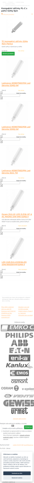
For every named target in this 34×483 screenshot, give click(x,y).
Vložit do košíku (21, 93)
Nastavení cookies (17, 478)
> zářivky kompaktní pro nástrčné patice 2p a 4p (17, 5)
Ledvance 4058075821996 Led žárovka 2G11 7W (16, 171)
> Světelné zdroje (19, 2)
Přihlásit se (28, 427)
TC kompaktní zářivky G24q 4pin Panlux (15, 42)
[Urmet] (19, 410)
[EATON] (19, 350)
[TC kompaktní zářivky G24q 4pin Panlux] (17, 27)
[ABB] (19, 343)
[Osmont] (19, 380)
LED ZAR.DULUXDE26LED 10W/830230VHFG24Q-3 (14, 263)
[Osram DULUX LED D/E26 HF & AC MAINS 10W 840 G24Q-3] (17, 200)
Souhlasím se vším (17, 473)
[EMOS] (19, 373)
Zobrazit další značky (19, 418)
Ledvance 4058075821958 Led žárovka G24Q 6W (16, 128)
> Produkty (10, 2)
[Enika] (19, 358)
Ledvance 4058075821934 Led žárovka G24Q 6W (16, 84)
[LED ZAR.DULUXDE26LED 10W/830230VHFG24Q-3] (17, 248)
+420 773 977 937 (18, 445)
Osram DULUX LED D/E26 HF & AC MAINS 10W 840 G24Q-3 (17, 215)
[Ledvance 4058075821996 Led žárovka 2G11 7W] (17, 156)
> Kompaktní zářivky (10, 3)
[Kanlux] (19, 365)
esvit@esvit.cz (28, 445)
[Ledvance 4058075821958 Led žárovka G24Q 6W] (17, 112)
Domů (4, 2)
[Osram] (10, 388)
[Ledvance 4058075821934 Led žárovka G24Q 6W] (17, 69)
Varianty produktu (8, 53)
